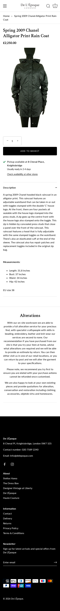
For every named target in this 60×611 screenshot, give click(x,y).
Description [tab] (9, 187)
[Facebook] (4, 463)
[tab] (30, 245)
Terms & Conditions (13, 533)
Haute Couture (11, 497)
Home (6, 15)
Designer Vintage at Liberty (17, 488)
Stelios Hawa (10, 478)
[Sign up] (55, 562)
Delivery (7, 518)
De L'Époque (9, 492)
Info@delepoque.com (21, 455)
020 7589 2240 (30, 449)
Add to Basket (30, 151)
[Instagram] (12, 463)
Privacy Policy (10, 528)
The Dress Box (11, 483)
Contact (7, 513)
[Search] (48, 6)
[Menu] (5, 6)
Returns (7, 523)
